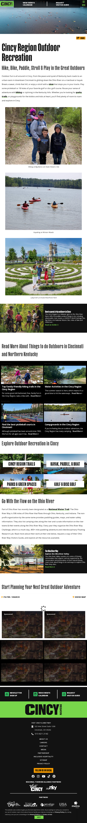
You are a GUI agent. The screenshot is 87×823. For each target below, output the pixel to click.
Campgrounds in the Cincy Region (62, 424)
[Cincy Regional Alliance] (43, 709)
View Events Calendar (29, 4)
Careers (43, 742)
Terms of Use (47, 814)
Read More (35, 396)
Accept (39, 817)
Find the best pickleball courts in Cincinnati (18, 426)
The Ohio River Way (51, 551)
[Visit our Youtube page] (43, 776)
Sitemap (43, 760)
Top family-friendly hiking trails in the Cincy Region (21, 388)
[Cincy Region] (7, 4)
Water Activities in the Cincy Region (63, 386)
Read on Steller (51, 325)
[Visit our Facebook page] (33, 776)
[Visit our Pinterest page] (54, 776)
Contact (43, 746)
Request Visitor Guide (62, 4)
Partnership (43, 753)
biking (19, 92)
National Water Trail (59, 509)
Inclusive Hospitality (43, 756)
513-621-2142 (41, 733)
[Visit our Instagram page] (38, 776)
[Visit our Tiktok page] (49, 776)
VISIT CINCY (36, 723)
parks (79, 92)
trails (4, 96)
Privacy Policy (43, 763)
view (51, 84)
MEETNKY (47, 723)
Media (43, 749)
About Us (43, 739)
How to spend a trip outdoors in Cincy (58, 311)
